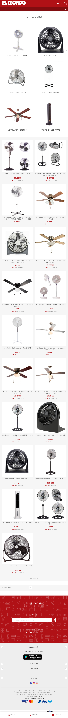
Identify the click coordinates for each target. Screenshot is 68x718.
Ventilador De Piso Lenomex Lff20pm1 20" (17, 566)
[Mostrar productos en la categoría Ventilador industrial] (51, 77)
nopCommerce (37, 696)
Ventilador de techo (17, 130)
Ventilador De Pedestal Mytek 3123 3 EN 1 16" (50, 305)
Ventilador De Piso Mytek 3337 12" (17, 479)
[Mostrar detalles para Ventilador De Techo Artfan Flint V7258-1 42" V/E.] (50, 200)
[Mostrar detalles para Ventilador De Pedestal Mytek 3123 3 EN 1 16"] (50, 287)
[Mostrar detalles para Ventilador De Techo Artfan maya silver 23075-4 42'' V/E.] (50, 330)
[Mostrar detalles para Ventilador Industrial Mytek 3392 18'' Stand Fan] (17, 417)
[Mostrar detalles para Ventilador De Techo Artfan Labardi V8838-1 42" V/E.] (17, 287)
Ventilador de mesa (51, 56)
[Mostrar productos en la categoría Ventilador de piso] (17, 77)
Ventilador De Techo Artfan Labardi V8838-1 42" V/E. (17, 305)
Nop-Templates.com (38, 698)
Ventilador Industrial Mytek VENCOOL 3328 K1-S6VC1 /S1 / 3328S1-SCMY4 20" (17, 218)
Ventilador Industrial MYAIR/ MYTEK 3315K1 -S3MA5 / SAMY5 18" (50, 174)
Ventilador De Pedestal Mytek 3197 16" (17, 348)
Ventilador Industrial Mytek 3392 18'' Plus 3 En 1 (50, 523)
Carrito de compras (66, 3)
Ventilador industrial (51, 93)
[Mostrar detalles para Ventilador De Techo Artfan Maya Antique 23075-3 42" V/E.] (50, 374)
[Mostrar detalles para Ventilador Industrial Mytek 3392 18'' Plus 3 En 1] (50, 505)
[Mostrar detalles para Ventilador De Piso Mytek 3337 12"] (17, 461)
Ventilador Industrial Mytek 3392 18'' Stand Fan (17, 436)
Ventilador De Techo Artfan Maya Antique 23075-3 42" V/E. (50, 392)
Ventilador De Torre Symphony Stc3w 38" (17, 522)
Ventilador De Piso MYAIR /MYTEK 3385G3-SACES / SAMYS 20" (17, 262)
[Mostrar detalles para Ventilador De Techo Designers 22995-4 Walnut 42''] (17, 374)
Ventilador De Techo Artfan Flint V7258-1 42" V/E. (50, 218)
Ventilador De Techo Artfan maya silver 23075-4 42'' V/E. (50, 349)
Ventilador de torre (51, 130)
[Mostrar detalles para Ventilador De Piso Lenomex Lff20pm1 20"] (17, 548)
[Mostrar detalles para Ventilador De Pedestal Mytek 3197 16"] (17, 330)
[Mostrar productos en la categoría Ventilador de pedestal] (17, 40)
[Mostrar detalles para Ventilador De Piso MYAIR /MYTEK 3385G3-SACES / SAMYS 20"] (17, 243)
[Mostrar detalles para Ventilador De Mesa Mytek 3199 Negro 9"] (50, 417)
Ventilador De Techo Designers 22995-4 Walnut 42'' (17, 392)
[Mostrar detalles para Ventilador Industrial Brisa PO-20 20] (17, 156)
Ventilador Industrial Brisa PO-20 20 (17, 174)
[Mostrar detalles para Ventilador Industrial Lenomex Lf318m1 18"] (50, 461)
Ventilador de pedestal (17, 56)
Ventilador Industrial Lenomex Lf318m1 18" (50, 479)
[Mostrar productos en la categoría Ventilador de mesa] (51, 40)
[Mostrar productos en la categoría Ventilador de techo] (17, 114)
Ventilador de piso (17, 93)
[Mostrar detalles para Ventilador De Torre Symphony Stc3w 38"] (17, 505)
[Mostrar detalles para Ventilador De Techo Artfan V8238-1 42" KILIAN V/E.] (50, 243)
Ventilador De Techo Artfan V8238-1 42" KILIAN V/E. (50, 262)
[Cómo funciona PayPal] (45, 701)
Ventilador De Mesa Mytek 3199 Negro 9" (50, 435)
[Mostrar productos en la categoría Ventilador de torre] (51, 114)
